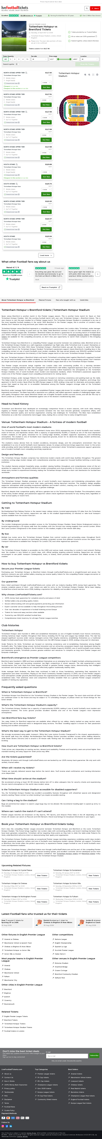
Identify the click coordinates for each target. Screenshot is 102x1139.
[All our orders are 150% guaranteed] (96, 36)
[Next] (97, 274)
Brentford (8, 989)
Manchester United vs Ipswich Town (18, 943)
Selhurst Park (60, 978)
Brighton (7, 993)
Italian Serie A (60, 954)
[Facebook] (7, 1126)
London (53, 36)
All (33, 59)
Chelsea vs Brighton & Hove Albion (17, 947)
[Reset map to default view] (93, 74)
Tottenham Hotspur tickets (78, 335)
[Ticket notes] (26, 73)
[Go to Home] (15, 8)
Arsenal (7, 965)
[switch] (17, 64)
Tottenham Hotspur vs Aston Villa (17, 950)
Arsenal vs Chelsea (11, 939)
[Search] (86, 8)
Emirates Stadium (61, 963)
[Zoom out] (89, 74)
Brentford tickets (88, 854)
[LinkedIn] (11, 1126)
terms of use (31, 1133)
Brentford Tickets (11, 1020)
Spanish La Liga (61, 947)
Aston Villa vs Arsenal (12, 954)
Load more (44, 255)
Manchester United (11, 973)
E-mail (48, 1052)
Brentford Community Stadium (66, 974)
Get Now (46, 87)
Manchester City (10, 980)
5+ (27, 59)
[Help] (97, 74)
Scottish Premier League (64, 950)
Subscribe (94, 1055)
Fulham (6, 976)
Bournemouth (9, 1004)
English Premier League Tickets (16, 1016)
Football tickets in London (14, 1031)
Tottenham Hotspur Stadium (40, 36)
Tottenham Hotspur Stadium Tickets (18, 1027)
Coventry (7, 1000)
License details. (22, 1136)
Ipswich (7, 997)
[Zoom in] (85, 74)
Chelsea (7, 969)
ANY (5, 59)
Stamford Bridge (61, 967)
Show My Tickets (87, 64)
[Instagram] (3, 1126)
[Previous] (29, 274)
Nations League (61, 939)
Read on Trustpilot (49, 287)
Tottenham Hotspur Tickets (14, 1024)
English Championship (63, 943)
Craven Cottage (61, 970)
